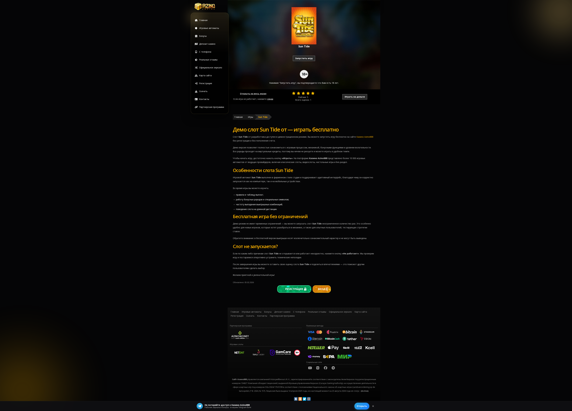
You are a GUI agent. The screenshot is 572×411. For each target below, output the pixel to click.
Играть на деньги (355, 96)
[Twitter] (304, 399)
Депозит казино (207, 43)
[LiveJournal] (313, 399)
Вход (321, 289)
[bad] (293, 93)
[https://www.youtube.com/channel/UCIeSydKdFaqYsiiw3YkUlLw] (310, 368)
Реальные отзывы (208, 59)
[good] (308, 93)
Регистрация (205, 83)
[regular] (303, 93)
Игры (250, 117)
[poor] (298, 93)
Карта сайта (205, 75)
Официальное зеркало (210, 67)
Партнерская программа (211, 107)
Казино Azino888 (364, 136)
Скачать (203, 91)
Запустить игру (304, 58)
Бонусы (203, 36)
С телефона (205, 51)
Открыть (362, 406)
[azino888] (317, 368)
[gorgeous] (312, 93)
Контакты (204, 99)
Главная (203, 20)
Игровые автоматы (209, 28)
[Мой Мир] (309, 399)
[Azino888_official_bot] (333, 368)
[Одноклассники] (300, 399)
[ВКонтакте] (296, 399)
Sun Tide (263, 117)
